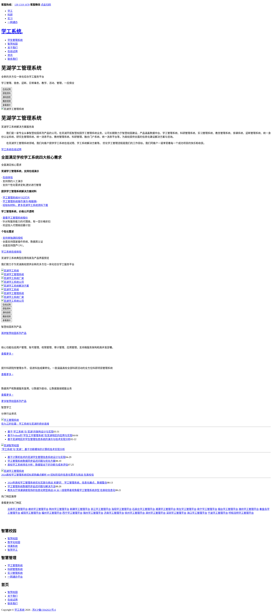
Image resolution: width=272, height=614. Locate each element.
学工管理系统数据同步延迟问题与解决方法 (31, 486)
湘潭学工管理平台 (166, 509)
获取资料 (7, 93)
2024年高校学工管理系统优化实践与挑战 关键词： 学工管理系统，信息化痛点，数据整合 (57, 482)
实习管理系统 (15, 573)
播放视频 (7, 101)
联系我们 (13, 59)
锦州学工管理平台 (93, 513)
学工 (10, 11)
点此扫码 (46, 4)
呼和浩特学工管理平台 (241, 513)
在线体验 (8, 177)
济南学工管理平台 (114, 513)
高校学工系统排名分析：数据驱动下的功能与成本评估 (38, 464)
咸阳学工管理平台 (31, 513)
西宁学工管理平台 (72, 513)
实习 (10, 18)
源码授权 (7, 97)
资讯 (10, 55)
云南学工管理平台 (18, 509)
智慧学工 (13, 550)
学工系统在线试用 (11, 149)
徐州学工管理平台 (135, 513)
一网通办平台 (15, 576)
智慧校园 (13, 43)
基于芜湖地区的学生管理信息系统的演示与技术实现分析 (39, 439)
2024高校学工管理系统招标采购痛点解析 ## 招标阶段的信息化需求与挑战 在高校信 (47, 474)
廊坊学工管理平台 (38, 509)
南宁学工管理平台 (207, 509)
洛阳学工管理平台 (121, 509)
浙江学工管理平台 (101, 509)
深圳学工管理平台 (176, 513)
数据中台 (6, 381)
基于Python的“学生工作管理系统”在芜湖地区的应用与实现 (40, 435)
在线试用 (13, 51)
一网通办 (13, 22)
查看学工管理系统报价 (15, 217)
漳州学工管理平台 (155, 513)
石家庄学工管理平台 (143, 509)
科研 (10, 14)
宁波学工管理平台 (218, 513)
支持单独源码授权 (13, 238)
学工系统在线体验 (11, 251)
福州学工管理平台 (52, 513)
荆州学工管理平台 (59, 509)
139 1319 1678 (22, 4)
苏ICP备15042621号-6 (44, 609)
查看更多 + (7, 353)
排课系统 (13, 546)
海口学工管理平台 (197, 513)
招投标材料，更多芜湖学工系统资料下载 (25, 205)
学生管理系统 (15, 40)
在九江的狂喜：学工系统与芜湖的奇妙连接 (25, 423)
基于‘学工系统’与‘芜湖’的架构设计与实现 (31, 431)
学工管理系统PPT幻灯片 (16, 197)
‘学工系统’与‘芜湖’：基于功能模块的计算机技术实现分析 (33, 449)
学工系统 (12, 31)
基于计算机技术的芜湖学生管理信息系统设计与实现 (36, 457)
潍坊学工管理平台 (249, 509)
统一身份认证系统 (11, 340)
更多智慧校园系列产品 (13, 401)
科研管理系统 (8, 360)
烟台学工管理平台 (228, 509)
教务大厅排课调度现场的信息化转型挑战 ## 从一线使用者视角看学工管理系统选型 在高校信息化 (61, 490)
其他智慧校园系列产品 (13, 333)
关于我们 (13, 47)
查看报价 (7, 105)
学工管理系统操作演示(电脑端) (20, 201)
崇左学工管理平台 (186, 509)
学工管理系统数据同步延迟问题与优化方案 (31, 461)
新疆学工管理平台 (80, 509)
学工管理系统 (15, 565)
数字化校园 (14, 542)
